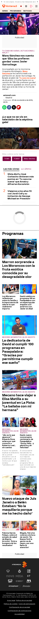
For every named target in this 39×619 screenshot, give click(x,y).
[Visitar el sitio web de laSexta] (19, 571)
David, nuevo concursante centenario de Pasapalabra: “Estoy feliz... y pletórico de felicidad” (27, 441)
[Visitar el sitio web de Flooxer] (26, 586)
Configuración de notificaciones (19, 610)
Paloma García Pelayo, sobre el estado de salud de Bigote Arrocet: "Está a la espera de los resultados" (9, 539)
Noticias (27, 11)
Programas (15, 11)
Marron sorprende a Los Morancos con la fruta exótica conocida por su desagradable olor (18, 269)
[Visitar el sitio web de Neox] (29, 571)
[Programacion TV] (26, 6)
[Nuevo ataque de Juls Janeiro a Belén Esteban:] (19, 486)
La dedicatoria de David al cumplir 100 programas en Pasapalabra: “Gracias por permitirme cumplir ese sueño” (18, 352)
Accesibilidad (19, 614)
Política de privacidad (24, 600)
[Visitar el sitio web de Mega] (19, 576)
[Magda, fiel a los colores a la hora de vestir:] (28, 526)
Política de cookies (11, 604)
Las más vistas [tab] (11, 169)
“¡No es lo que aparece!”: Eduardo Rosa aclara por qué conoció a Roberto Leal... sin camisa (9, 441)
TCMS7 (17, 159)
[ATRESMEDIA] (19, 564)
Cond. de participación (27, 604)
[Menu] (36, 6)
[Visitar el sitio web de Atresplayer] (15, 586)
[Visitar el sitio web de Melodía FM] (29, 581)
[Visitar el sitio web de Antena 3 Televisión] (10, 571)
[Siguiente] (37, 2)
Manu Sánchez (29, 159)
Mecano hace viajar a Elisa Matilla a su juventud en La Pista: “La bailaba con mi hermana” (19, 402)
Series (5, 11)
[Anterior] (1, 2)
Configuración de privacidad (19, 607)
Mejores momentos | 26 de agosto (18, 337)
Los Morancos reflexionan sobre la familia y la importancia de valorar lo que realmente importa (10, 302)
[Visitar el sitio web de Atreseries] (29, 576)
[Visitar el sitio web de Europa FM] (19, 581)
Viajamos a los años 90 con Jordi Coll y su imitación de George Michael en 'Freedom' (20, 195)
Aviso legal (11, 600)
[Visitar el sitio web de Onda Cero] (10, 581)
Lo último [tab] (26, 169)
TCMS (6, 159)
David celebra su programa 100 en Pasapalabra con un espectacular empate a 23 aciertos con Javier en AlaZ (27, 302)
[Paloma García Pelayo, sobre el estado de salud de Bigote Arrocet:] (10, 526)
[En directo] (21, 6)
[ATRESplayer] (31, 6)
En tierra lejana (9, 2)
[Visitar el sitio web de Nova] (10, 576)
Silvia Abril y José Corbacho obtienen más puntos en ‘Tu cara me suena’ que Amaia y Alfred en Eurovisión (21, 179)
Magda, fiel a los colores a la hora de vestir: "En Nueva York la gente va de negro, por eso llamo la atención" (27, 540)
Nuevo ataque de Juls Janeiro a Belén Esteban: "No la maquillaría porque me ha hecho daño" (19, 506)
